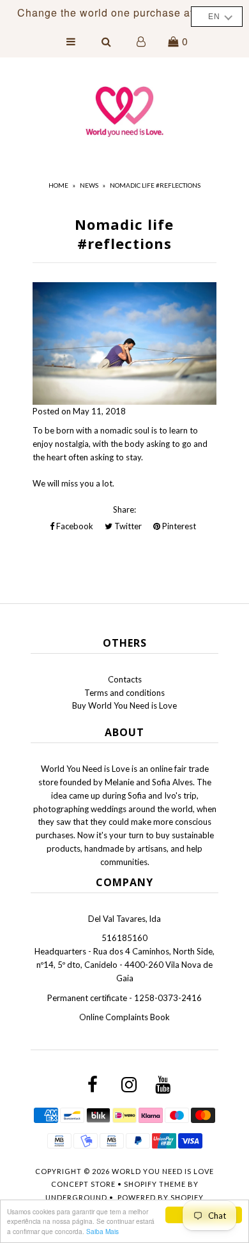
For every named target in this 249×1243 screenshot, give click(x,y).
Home (58, 185)
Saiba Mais (102, 1231)
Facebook (73, 526)
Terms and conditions (124, 693)
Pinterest (178, 526)
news (89, 185)
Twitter (127, 526)
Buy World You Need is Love (124, 705)
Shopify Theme (155, 1184)
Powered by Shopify (160, 1197)
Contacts (125, 679)
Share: (124, 509)
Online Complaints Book (124, 1017)
